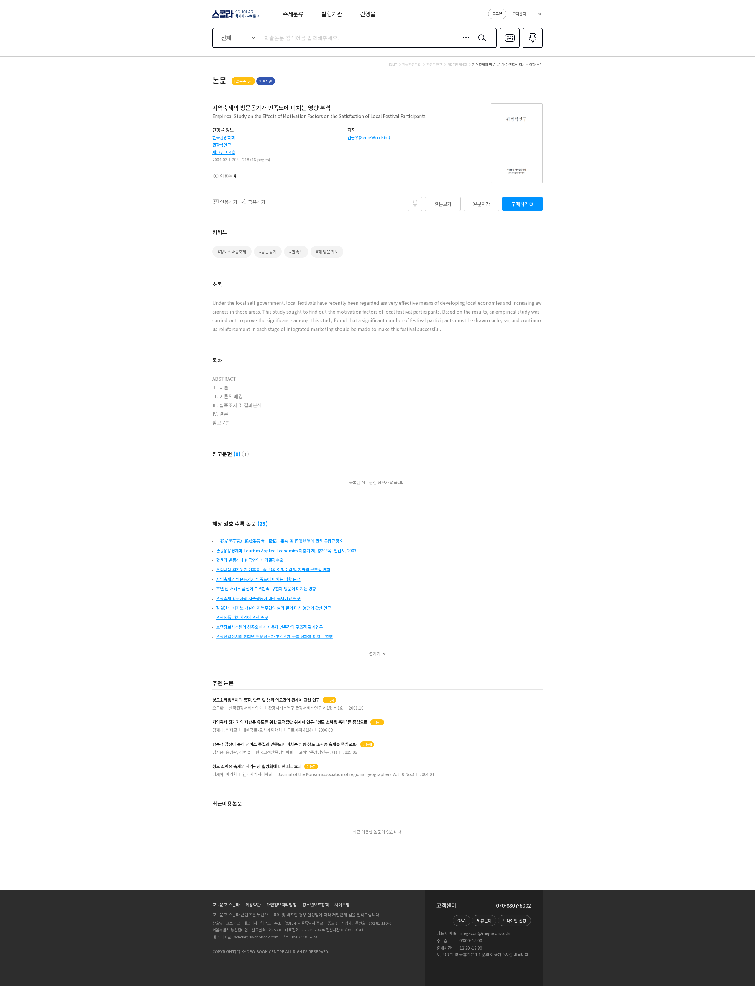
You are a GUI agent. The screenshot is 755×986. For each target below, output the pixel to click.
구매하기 (520, 203)
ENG (539, 14)
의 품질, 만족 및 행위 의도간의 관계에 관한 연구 (266, 700)
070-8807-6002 (513, 905)
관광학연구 (221, 145)
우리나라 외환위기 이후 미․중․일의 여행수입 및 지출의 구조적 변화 (273, 569)
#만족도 (296, 252)
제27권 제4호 (223, 152)
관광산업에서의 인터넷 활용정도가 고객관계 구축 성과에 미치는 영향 (274, 636)
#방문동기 (268, 252)
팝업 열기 (245, 454)
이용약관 (253, 905)
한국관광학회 (223, 137)
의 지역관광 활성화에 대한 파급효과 (256, 766)
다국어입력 (509, 47)
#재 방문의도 (327, 252)
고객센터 (519, 14)
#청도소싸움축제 (232, 252)
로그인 (497, 13)
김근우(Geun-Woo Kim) (368, 137)
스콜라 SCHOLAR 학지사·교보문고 (235, 17)
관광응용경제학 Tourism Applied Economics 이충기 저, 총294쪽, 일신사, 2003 (286, 550)
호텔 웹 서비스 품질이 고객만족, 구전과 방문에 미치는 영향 (266, 589)
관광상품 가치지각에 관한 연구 (242, 617)
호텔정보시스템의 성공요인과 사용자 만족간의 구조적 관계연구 (269, 627)
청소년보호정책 (315, 905)
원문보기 (443, 203)
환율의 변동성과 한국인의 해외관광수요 (249, 560)
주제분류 (293, 13)
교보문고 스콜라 (226, 905)
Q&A (461, 920)
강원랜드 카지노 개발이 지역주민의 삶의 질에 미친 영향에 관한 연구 (273, 608)
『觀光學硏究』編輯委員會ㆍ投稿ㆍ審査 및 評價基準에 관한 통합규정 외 (280, 541)
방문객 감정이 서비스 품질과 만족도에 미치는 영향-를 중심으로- (284, 744)
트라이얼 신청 (514, 920)
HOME (392, 65)
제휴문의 (484, 920)
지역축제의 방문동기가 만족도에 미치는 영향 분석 (258, 579)
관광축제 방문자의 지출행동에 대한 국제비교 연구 (258, 598)
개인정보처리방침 (282, 905)
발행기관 (331, 13)
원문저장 (481, 203)
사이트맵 (341, 905)
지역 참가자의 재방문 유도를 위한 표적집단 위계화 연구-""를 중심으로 (289, 722)
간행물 (367, 13)
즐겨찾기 (532, 47)
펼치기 (374, 653)
